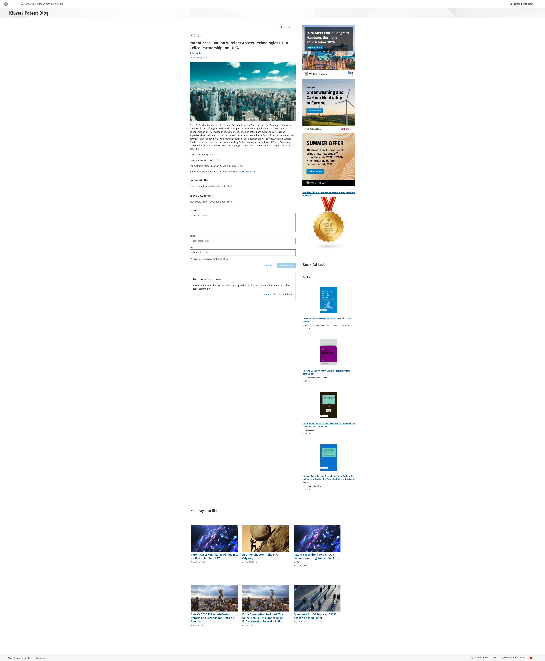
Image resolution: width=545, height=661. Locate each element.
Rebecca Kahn (197, 53)
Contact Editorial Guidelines (277, 294)
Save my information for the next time (211, 259)
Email (193, 247)
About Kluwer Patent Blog (19, 658)
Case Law (195, 36)
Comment (194, 210)
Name (193, 236)
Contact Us (40, 658)
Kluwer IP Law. (249, 171)
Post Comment (286, 265)
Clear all (268, 265)
